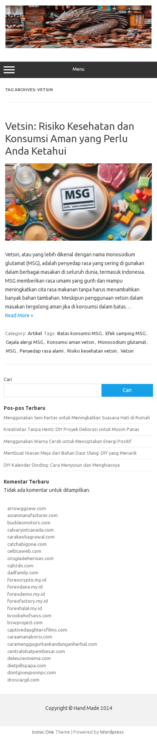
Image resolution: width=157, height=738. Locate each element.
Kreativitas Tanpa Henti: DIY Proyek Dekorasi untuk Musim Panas (71, 429)
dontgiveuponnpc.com (31, 672)
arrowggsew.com (26, 508)
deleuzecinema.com (29, 658)
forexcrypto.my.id (26, 580)
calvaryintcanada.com (30, 530)
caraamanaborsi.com (29, 637)
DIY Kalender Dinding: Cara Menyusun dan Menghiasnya (62, 464)
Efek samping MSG (126, 333)
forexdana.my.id (25, 587)
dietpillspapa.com (26, 665)
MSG (11, 350)
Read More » (19, 315)
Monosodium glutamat (122, 342)
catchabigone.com (27, 544)
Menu (78, 69)
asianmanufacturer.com (32, 515)
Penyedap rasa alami (42, 350)
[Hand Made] (78, 46)
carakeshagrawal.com (31, 537)
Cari (8, 379)
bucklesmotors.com (28, 522)
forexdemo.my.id (26, 594)
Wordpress (112, 731)
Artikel (35, 333)
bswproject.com (25, 622)
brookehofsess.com (29, 615)
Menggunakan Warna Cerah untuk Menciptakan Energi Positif (67, 441)
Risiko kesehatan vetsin (92, 350)
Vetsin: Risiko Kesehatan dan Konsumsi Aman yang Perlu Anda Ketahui (69, 138)
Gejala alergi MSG (24, 342)
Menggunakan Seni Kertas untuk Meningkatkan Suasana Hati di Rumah (77, 417)
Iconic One (43, 731)
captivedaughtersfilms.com (37, 630)
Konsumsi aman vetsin (70, 342)
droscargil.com (23, 680)
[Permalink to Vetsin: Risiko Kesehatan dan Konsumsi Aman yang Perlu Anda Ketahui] (78, 239)
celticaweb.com (24, 551)
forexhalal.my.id (24, 608)
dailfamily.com (22, 572)
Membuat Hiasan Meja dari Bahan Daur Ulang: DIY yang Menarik (70, 452)
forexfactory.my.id (27, 601)
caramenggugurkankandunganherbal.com (52, 644)
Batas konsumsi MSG (79, 333)
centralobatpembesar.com (36, 651)
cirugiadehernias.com (30, 558)
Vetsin (127, 350)
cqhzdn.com (20, 565)
